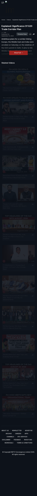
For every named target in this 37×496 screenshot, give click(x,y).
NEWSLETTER (17, 430)
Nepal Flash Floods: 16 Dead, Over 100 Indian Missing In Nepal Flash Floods (15, 176)
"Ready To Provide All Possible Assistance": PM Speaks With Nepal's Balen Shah (14, 206)
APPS (26, 433)
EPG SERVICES (22, 436)
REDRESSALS (9, 443)
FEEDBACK (17, 440)
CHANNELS (10, 436)
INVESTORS (28, 440)
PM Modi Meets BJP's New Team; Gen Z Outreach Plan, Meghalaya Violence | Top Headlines (15, 385)
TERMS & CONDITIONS (24, 443)
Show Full (17, 53)
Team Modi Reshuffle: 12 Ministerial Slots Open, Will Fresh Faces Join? (15, 148)
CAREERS (18, 433)
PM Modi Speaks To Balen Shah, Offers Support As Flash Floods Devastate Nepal (15, 118)
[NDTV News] (9, 8)
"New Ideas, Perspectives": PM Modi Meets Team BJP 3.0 (14, 414)
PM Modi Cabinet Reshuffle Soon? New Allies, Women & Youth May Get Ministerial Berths (15, 297)
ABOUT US (5, 430)
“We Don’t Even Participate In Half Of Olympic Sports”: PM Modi (14, 89)
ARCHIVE (9, 433)
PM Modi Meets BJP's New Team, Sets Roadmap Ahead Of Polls (15, 355)
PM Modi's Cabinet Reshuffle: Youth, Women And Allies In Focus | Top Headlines (14, 236)
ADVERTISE (28, 430)
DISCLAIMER (6, 440)
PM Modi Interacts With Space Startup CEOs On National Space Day (15, 327)
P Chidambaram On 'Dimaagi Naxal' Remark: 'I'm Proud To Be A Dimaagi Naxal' (14, 267)
